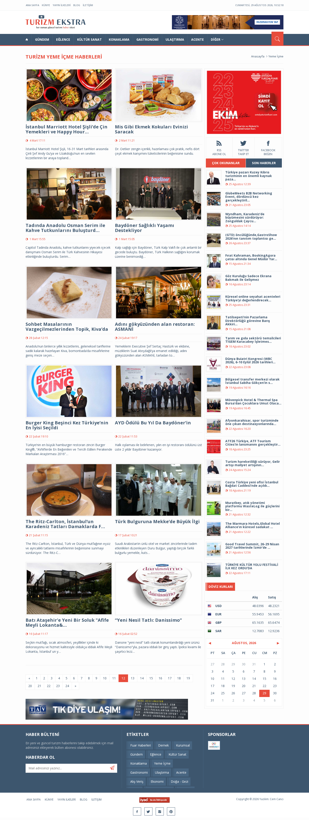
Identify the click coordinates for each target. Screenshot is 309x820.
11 (114, 678)
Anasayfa (257, 56)
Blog (76, 5)
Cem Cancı (276, 799)
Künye (46, 5)
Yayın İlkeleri (62, 5)
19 (188, 678)
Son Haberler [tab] (264, 163)
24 (67, 686)
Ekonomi (157, 781)
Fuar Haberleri (140, 745)
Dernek (163, 745)
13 (132, 678)
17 (169, 678)
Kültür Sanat (89, 39)
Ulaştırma (175, 39)
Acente (197, 39)
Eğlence (63, 39)
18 (179, 678)
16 (160, 678)
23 (58, 686)
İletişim (88, 5)
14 (142, 678)
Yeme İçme (276, 56)
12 (123, 678)
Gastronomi (147, 39)
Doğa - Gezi (179, 781)
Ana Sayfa (32, 5)
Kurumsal (183, 745)
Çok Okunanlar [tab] (226, 163)
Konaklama (119, 39)
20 (30, 686)
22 (48, 686)
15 (151, 678)
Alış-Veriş (136, 781)
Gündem (42, 39)
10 (105, 678)
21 (39, 686)
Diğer (215, 39)
